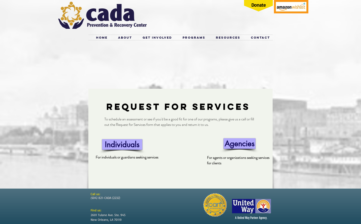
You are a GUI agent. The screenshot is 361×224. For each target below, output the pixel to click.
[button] (225, 37)
